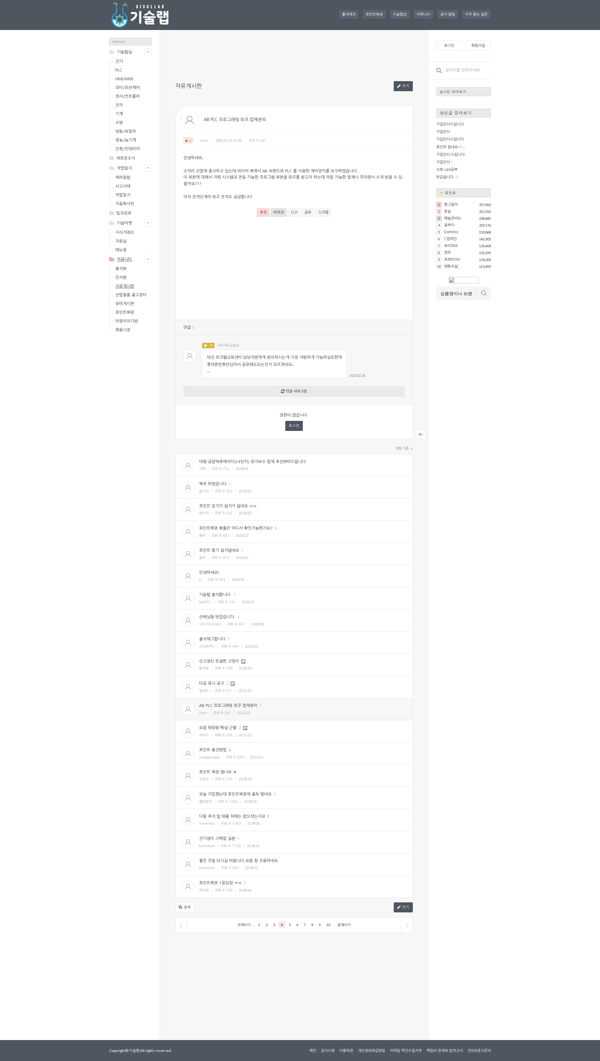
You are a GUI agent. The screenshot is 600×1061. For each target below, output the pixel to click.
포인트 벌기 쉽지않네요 (219, 550)
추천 (263, 212)
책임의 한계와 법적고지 (445, 1051)
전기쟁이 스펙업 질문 (217, 838)
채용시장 (122, 330)
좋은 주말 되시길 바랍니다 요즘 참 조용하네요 (238, 861)
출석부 (121, 269)
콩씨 (202, 535)
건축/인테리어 (127, 149)
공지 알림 (447, 14)
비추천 (278, 212)
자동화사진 (124, 204)
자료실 (121, 241)
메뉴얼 (121, 250)
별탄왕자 (205, 801)
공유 (307, 212)
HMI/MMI (124, 79)
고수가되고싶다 (228, 345)
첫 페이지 (244, 925)
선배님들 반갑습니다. (217, 617)
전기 (119, 61)
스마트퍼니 (207, 646)
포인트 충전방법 (213, 750)
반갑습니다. (445, 177)
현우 (447, 252)
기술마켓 (124, 223)
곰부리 (449, 225)
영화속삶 (451, 266)
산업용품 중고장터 (131, 295)
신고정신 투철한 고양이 (219, 661)
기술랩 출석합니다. (215, 595)
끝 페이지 (344, 925)
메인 (312, 1051)
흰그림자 (451, 204)
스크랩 (323, 212)
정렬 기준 (402, 448)
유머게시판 (124, 304)
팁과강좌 (123, 213)
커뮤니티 (423, 14)
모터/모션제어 (127, 88)
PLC (118, 70)
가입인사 (443, 132)
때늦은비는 (452, 218)
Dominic (451, 232)
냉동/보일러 (125, 131)
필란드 (203, 691)
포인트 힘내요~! (449, 147)
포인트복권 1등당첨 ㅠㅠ (220, 883)
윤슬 (447, 211)
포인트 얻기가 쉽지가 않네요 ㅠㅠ (228, 506)
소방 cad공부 (447, 169)
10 (328, 925)
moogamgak (209, 757)
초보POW (452, 259)
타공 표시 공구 (211, 683)
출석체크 (349, 14)
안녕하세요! (209, 572)
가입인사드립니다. (450, 124)
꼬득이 (203, 735)
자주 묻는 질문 (476, 14)
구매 (202, 469)
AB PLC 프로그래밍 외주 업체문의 (235, 119)
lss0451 (205, 602)
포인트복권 (374, 14)
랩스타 (203, 491)
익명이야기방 (126, 321)
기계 (119, 114)
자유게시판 (124, 286)
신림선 (203, 779)
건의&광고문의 (479, 1051)
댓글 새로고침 (296, 391)
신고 (294, 212)
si (200, 579)
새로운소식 (125, 158)
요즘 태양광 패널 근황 (218, 728)
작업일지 (124, 168)
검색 (186, 907)
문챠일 (203, 668)
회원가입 (478, 45)
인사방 (121, 277)
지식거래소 (124, 232)
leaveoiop (207, 823)
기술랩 (134, 1050)
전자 (119, 105)
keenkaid (206, 846)
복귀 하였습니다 (213, 484)
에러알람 (122, 177)
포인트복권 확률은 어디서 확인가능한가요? (235, 528)
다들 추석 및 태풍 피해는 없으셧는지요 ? (234, 816)
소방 (119, 123)
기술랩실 (400, 14)
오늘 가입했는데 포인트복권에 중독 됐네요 (235, 794)
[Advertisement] (134, 436)
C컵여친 (450, 239)
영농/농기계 (125, 140)
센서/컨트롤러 (127, 96)
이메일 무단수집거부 (406, 1051)
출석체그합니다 (212, 639)
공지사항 (328, 1051)
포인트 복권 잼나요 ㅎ (218, 772)
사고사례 (122, 186)
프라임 (203, 890)
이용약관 (346, 1051)
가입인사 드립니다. (451, 154)
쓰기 (405, 86)
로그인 (294, 425)
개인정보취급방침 (371, 1051)
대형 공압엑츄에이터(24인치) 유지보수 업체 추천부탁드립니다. (253, 462)
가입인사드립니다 (450, 139)
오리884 (451, 246)
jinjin (204, 140)
